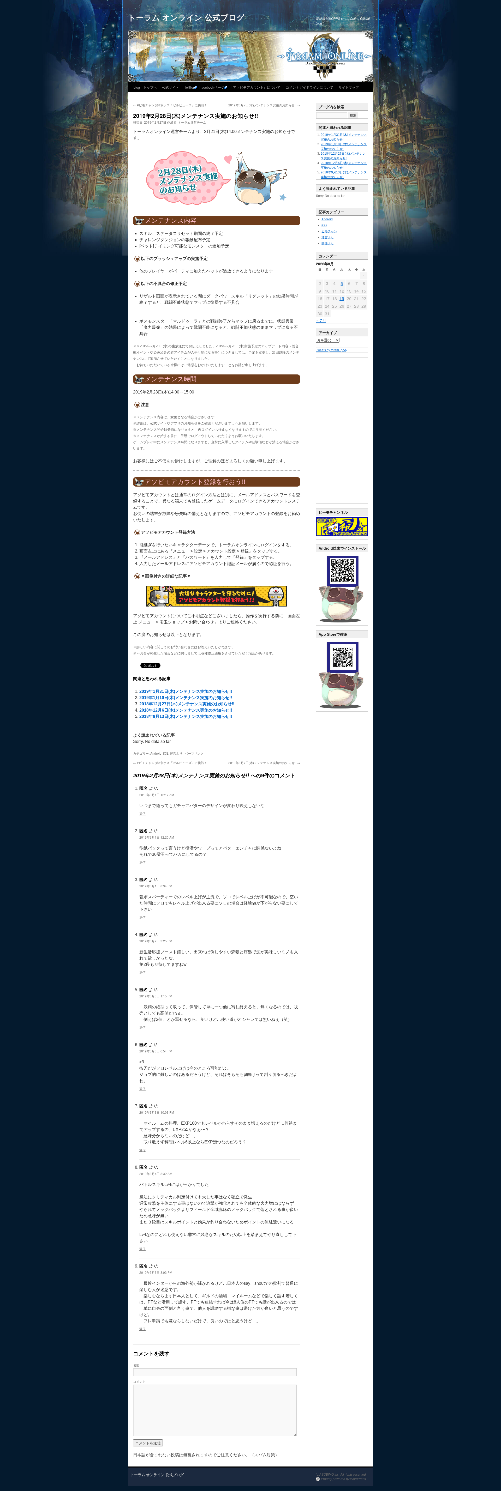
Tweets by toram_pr (330, 350)
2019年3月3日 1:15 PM (155, 996)
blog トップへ (145, 87)
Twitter (189, 87)
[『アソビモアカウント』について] (216, 596)
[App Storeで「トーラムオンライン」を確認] (342, 710)
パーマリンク (194, 753)
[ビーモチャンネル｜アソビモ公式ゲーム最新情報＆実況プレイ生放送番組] (342, 526)
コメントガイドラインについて (309, 87)
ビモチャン (329, 231)
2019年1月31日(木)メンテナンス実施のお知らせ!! (185, 691)
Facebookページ (211, 87)
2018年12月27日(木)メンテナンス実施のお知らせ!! (186, 704)
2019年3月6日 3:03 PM (155, 1272)
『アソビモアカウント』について (255, 87)
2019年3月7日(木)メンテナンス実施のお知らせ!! (264, 105)
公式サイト (170, 87)
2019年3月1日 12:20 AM (156, 837)
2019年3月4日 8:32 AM (155, 1173)
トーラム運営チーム (192, 122)
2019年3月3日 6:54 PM (155, 1051)
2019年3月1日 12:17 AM (156, 794)
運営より (176, 753)
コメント (139, 1381)
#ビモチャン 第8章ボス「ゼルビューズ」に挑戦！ (170, 105)
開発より (327, 243)
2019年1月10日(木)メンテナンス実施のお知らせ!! (185, 697)
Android (156, 753)
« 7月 (321, 320)
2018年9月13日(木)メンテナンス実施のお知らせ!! (185, 716)
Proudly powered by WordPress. (344, 1479)
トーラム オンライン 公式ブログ (186, 17)
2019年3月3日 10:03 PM (156, 1112)
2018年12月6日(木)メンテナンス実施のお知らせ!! (185, 710)
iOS (165, 753)
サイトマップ (348, 87)
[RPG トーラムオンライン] (342, 624)
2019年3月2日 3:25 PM (155, 941)
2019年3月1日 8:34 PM (155, 886)
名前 (136, 1365)
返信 (142, 813)
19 (341, 298)
